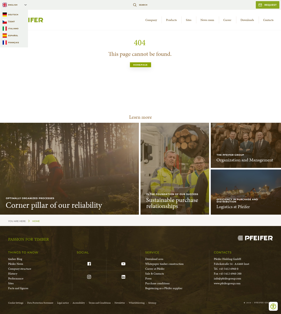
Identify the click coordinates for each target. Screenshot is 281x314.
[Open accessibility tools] (273, 306)
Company (151, 20)
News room (207, 20)
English (13, 5)
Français (13, 42)
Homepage (140, 64)
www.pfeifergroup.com (227, 283)
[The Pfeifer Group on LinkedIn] (123, 276)
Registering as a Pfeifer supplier (163, 288)
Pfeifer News (15, 264)
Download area (154, 259)
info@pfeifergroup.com (227, 278)
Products (171, 20)
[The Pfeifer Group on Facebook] (89, 263)
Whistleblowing (137, 302)
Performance (15, 278)
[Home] (255, 238)
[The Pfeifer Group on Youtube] (123, 263)
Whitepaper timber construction (164, 264)
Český (11, 21)
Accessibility (79, 302)
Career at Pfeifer (155, 269)
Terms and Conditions (100, 302)
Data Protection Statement (40, 302)
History (12, 273)
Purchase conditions (157, 283)
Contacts (268, 20)
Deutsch (13, 14)
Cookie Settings (15, 302)
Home (36, 221)
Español (13, 35)
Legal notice (63, 302)
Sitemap (152, 302)
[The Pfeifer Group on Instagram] (89, 276)
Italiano (13, 28)
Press (148, 278)
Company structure (19, 269)
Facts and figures (18, 288)
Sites (188, 20)
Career (227, 20)
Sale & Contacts (154, 273)
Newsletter (119, 302)
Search (143, 5)
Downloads (247, 20)
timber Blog (15, 259)
